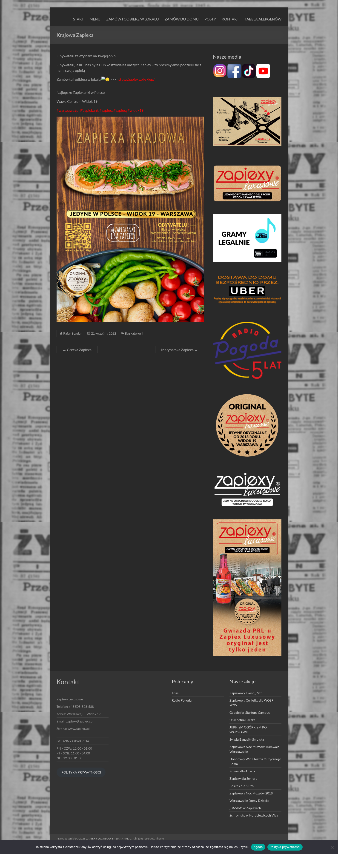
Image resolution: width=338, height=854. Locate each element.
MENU (94, 19)
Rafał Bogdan (72, 333)
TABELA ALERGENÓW (263, 19)
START (78, 19)
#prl (77, 110)
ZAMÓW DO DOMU (182, 19)
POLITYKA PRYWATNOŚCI (81, 772)
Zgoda (258, 847)
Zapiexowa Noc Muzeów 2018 (251, 793)
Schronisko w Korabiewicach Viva (253, 815)
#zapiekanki (90, 110)
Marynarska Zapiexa (179, 349)
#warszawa (65, 110)
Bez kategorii (134, 333)
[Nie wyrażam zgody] (332, 847)
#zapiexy (121, 110)
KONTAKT (230, 19)
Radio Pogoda (182, 700)
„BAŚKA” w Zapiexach (245, 808)
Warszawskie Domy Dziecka (249, 800)
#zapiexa (107, 110)
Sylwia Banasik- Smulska (246, 739)
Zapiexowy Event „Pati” (246, 693)
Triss (175, 693)
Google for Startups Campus (249, 712)
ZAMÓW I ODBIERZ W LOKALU (132, 19)
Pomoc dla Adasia (242, 771)
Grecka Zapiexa (77, 349)
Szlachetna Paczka (242, 720)
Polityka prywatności (285, 847)
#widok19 (135, 110)
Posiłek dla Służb (241, 786)
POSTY (210, 19)
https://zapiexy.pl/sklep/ (136, 79)
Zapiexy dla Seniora (243, 778)
